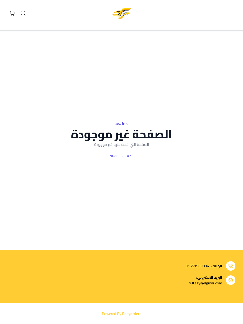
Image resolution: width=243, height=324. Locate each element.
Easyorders (131, 313)
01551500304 (197, 265)
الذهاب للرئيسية (122, 155)
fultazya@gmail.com (205, 283)
